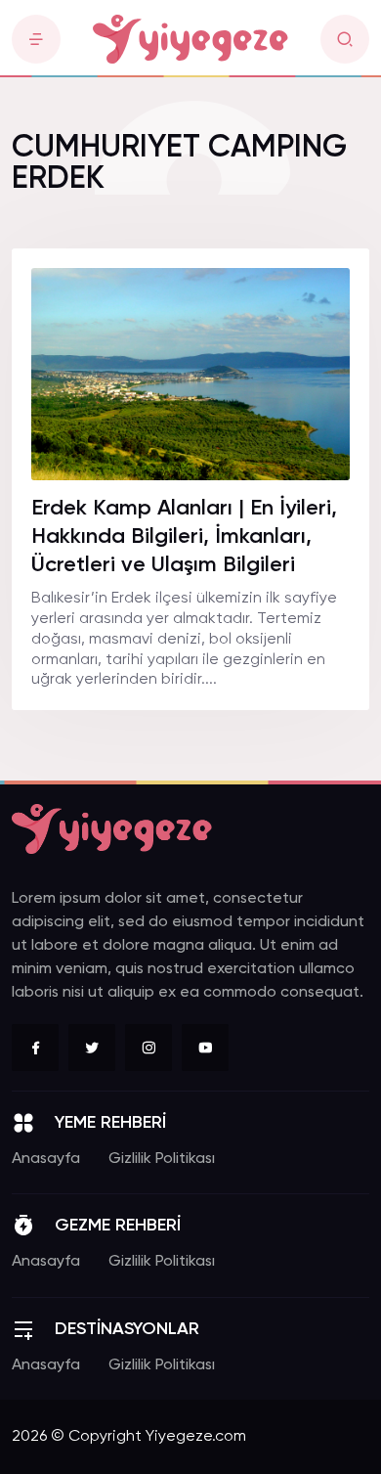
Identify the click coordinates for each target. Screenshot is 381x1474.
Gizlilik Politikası (161, 1159)
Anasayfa (46, 1159)
